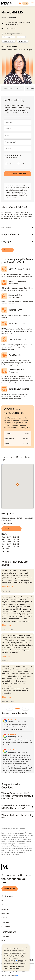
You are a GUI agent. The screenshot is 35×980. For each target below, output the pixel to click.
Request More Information (17, 174)
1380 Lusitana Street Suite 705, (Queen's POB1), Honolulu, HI (18, 23)
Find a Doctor (9, 889)
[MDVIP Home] (6, 3)
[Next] (25, 709)
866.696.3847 (9, 524)
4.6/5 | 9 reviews (10, 29)
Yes (11, 164)
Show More (6, 586)
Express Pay (5, 926)
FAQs (3, 900)
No (23, 164)
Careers (4, 918)
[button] (17, 484)
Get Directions (9, 529)
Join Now (8, 89)
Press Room (5, 913)
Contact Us (5, 922)
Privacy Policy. (11, 194)
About (19, 89)
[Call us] (20, 3)
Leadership (5, 909)
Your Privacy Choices (9, 960)
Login (25, 3)
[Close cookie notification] (26, 947)
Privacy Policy (22, 963)
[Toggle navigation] (32, 3)
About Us (4, 905)
